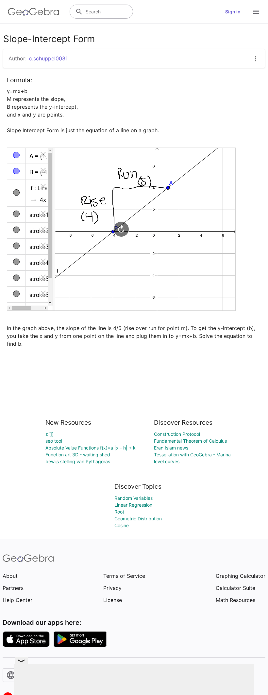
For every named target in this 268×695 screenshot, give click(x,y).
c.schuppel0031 (48, 58)
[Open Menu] (256, 12)
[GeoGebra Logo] (33, 12)
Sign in (233, 11)
